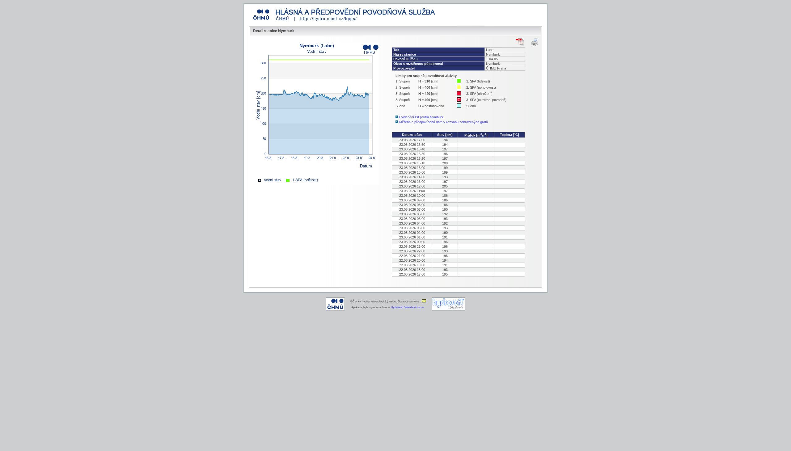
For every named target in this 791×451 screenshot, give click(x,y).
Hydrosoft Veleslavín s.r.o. (408, 307)
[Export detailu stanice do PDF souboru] (520, 42)
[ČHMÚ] (335, 309)
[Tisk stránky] (534, 42)
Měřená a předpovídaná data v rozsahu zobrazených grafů (443, 122)
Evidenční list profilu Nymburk (421, 117)
